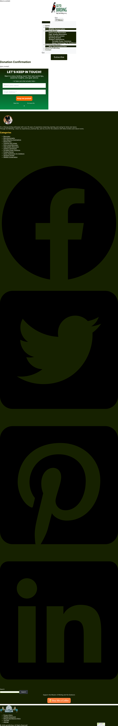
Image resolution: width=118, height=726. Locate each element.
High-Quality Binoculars (58, 34)
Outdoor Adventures (56, 39)
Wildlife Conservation (57, 29)
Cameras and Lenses (57, 36)
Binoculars (6, 136)
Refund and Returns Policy (12, 718)
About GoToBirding (52, 48)
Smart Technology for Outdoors (64, 43)
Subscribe (59, 57)
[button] (56, 18)
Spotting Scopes (55, 38)
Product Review (51, 31)
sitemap (6, 722)
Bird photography (9, 138)
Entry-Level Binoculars (57, 32)
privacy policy (23, 103)
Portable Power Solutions (61, 41)
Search (2, 689)
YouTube (6, 720)
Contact (48, 50)
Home (47, 25)
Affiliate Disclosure (9, 717)
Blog (47, 27)
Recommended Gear (53, 44)
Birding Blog (7, 141)
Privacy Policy (8, 715)
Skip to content (5, 1)
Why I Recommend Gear (58, 46)
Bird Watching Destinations (12, 140)
